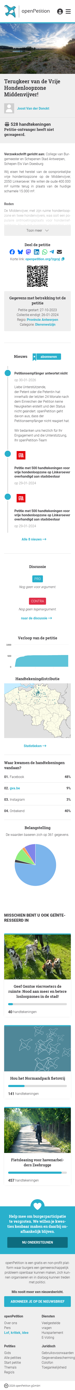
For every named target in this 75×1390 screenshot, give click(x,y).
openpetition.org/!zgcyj (43, 259)
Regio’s (9, 1372)
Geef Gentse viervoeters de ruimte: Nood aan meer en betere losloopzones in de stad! (37, 991)
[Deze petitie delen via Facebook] (13, 252)
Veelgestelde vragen (51, 1325)
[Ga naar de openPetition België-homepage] (27, 11)
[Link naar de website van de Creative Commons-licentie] (6, 1385)
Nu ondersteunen (37, 1242)
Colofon (47, 1363)
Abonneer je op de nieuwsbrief (38, 1302)
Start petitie (12, 1363)
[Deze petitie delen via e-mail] (59, 252)
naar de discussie (34, 618)
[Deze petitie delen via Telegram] (52, 252)
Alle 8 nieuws (32, 539)
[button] (60, 12)
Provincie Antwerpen (42, 320)
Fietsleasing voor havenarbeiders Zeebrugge (37, 1162)
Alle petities (12, 1358)
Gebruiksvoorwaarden (58, 1353)
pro (37, 579)
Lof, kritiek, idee (16, 1333)
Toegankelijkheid (54, 1367)
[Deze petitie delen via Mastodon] (29, 252)
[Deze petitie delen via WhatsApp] (45, 252)
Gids (7, 1353)
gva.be (15, 788)
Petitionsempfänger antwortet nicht (41, 373)
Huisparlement (52, 1333)
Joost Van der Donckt (33, 108)
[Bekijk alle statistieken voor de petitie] (37, 737)
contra (37, 601)
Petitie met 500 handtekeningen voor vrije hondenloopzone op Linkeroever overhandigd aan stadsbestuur (42, 472)
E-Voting (48, 1338)
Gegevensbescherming (58, 1358)
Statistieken (33, 746)
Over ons (10, 1323)
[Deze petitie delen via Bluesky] (21, 252)
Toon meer (34, 230)
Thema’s (10, 1367)
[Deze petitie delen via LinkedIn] (37, 252)
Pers (7, 1328)
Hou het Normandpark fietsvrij (37, 1078)
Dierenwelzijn (45, 325)
